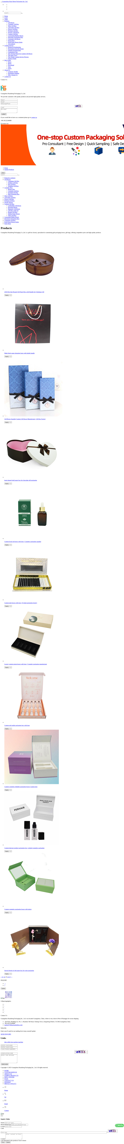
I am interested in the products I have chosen (13, 1140)
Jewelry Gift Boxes (13, 32)
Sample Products (9, 169)
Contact (6, 1110)
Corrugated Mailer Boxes (11, 217)
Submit (3, 988)
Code (2, 1128)
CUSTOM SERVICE (10, 1072)
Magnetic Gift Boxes (14, 209)
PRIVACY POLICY (10, 1083)
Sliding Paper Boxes (14, 214)
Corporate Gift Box (10, 220)
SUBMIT (3, 114)
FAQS (6, 1079)
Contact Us (7, 76)
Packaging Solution (13, 73)
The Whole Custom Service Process (18, 57)
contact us (34, 117)
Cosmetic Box (8, 187)
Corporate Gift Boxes (14, 39)
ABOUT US (8, 1074)
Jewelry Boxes (8, 202)
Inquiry (7, 295)
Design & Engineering (14, 47)
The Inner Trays (12, 55)
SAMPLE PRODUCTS (11, 1075)
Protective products (9, 178)
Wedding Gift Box (13, 186)
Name (2, 1122)
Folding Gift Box (13, 183)
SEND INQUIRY (6, 1034)
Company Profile (13, 71)
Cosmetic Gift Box (13, 24)
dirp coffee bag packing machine (13, 1042)
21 (2, 977)
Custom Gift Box (13, 34)
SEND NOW (4, 1064)
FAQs (9, 68)
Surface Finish (12, 58)
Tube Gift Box (12, 215)
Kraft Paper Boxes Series (15, 42)
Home (6, 16)
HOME (6, 1070)
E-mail (3, 1126)
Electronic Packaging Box (15, 37)
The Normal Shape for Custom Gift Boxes (20, 53)
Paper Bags (11, 40)
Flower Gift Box (13, 29)
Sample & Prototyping (14, 50)
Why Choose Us (13, 75)
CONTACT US (9, 1080)
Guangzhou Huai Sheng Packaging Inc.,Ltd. (15, 1)
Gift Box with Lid (13, 210)
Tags (9, 67)
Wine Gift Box (12, 26)
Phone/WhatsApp (6, 1124)
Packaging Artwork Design (16, 49)
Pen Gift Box (12, 184)
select (3, 172)
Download (11, 65)
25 (10, 977)
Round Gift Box (12, 212)
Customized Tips (13, 52)
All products (11, 44)
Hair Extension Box (13, 194)
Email (6, 1104)
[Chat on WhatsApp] (119, 1126)
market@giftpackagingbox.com (13, 1025)
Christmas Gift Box (13, 181)
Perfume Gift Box (13, 31)
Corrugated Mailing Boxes (15, 35)
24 (8, 977)
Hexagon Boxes (12, 207)
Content (3, 1139)
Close (2, 1142)
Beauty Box (11, 189)
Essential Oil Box (13, 192)
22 (4, 977)
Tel (5, 1097)
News (9, 62)
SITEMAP (7, 1082)
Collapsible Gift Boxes (14, 205)
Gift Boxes (11, 22)
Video (6, 19)
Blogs (9, 63)
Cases (6, 18)
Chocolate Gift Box (13, 27)
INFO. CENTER (9, 1077)
